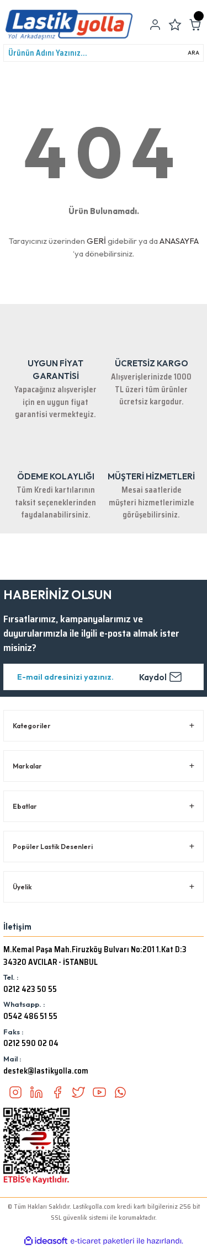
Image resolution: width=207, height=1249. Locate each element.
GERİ (96, 241)
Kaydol (153, 677)
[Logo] (69, 25)
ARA (193, 52)
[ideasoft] (46, 1241)
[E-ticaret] (102, 1241)
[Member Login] (155, 25)
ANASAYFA (179, 241)
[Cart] (195, 25)
